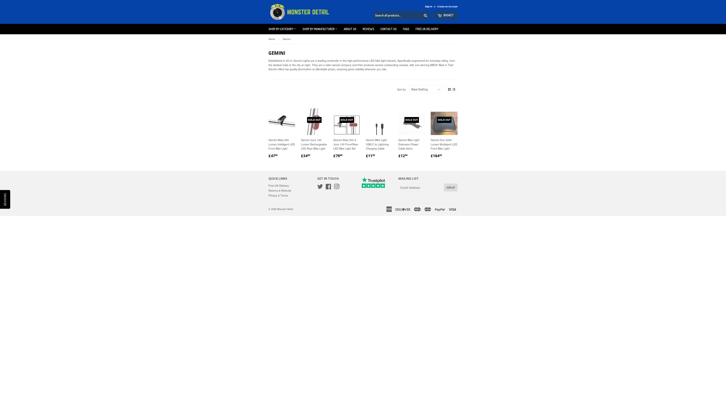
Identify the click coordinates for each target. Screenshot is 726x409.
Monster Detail (285, 209)
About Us (350, 29)
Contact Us (388, 29)
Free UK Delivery (427, 29)
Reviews (368, 29)
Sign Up (450, 187)
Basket (448, 15)
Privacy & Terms (278, 195)
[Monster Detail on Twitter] (320, 188)
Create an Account (447, 6)
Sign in (428, 6)
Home (271, 39)
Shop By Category (281, 29)
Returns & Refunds (279, 190)
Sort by (401, 89)
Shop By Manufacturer (318, 29)
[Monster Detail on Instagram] (337, 188)
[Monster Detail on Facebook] (328, 188)
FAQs (406, 29)
